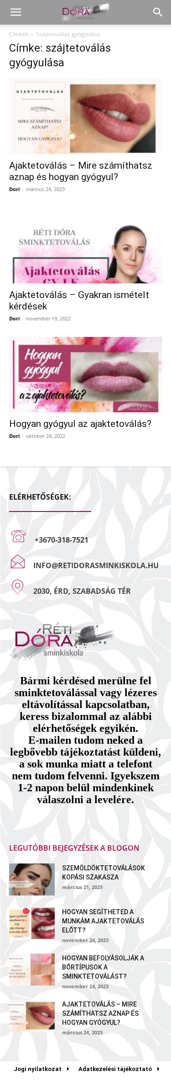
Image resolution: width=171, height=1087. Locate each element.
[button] (15, 12)
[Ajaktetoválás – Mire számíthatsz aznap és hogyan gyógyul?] (85, 116)
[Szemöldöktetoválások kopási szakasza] (32, 879)
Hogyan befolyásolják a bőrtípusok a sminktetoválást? (103, 967)
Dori (14, 189)
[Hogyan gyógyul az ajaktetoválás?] (85, 374)
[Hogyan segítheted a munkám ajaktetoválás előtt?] (32, 923)
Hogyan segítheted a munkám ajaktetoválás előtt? (103, 921)
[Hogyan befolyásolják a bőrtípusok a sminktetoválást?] (32, 970)
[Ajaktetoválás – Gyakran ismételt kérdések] (85, 245)
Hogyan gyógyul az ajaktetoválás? (80, 423)
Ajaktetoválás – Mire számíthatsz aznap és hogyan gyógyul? (80, 171)
